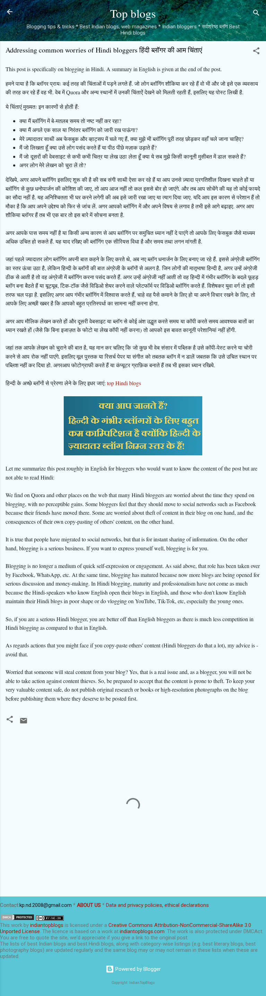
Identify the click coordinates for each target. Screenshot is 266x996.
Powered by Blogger (137, 969)
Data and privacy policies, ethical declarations (157, 905)
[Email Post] (23, 723)
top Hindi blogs (124, 383)
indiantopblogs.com (142, 931)
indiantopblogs (46, 925)
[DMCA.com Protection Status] (17, 919)
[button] (256, 52)
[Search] (256, 14)
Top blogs (133, 13)
